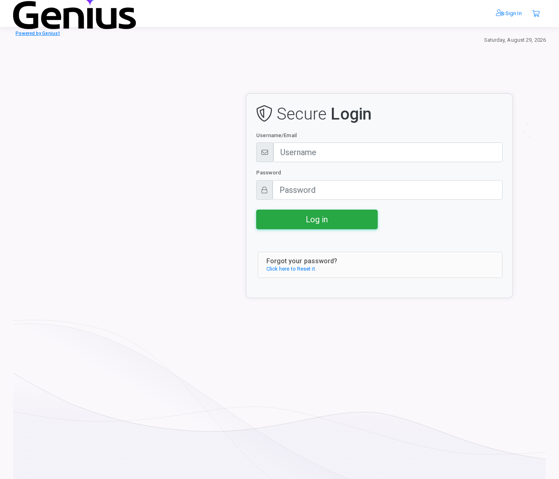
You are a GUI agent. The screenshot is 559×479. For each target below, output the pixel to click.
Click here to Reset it (290, 269)
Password (269, 172)
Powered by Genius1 (38, 33)
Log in (317, 219)
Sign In (513, 13)
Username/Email (276, 135)
